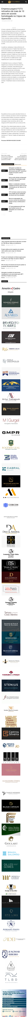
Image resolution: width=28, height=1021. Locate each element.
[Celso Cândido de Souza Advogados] (11, 727)
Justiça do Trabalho (12, 6)
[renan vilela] (11, 523)
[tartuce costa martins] (11, 619)
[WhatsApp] (12, 24)
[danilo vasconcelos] (11, 367)
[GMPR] (11, 439)
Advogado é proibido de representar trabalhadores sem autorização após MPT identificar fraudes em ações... (12, 274)
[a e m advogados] (11, 499)
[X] (5, 24)
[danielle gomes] (11, 571)
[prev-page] (2, 214)
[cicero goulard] (11, 847)
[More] (24, 24)
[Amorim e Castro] (11, 295)
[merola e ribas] (11, 883)
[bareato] (11, 415)
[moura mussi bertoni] (11, 463)
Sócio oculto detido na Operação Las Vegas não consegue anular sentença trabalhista (17, 179)
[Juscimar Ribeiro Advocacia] (11, 959)
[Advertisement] (14, 99)
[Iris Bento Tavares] (11, 343)
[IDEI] (14, 947)
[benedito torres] (11, 331)
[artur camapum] (11, 403)
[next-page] (4, 214)
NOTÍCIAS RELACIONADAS (7, 164)
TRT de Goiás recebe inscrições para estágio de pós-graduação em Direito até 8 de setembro (17, 193)
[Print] (18, 24)
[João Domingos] (11, 583)
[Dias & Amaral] (11, 535)
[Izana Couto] (11, 607)
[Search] (26, 2)
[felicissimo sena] (11, 703)
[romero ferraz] (11, 307)
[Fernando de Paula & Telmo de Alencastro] (11, 631)
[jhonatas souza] (11, 667)
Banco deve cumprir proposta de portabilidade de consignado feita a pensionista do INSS (7, 157)
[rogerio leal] (11, 451)
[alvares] (11, 319)
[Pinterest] (9, 24)
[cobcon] (11, 511)
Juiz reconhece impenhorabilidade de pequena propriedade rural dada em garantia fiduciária (20, 157)
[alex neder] (11, 835)
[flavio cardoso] (11, 823)
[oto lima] (11, 919)
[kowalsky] (11, 971)
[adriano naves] (11, 931)
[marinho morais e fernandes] (11, 715)
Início (2, 6)
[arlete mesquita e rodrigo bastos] (11, 595)
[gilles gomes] (11, 871)
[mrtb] (11, 763)
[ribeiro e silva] (11, 355)
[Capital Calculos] (11, 907)
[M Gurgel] (11, 427)
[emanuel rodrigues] (11, 379)
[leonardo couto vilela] (11, 559)
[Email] (15, 24)
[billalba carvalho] (11, 811)
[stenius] (11, 691)
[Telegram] (21, 24)
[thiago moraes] (11, 799)
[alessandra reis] (11, 787)
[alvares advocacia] (11, 739)
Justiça (6, 6)
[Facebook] (2, 24)
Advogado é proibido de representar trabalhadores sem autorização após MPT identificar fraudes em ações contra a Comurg (17, 171)
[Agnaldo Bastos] (11, 487)
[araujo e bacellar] (11, 895)
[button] (2, 2)
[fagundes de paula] (11, 643)
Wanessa (3, 244)
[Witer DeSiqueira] (11, 391)
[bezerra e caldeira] (11, 655)
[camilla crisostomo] (11, 775)
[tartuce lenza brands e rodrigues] (11, 983)
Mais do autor (18, 164)
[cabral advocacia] (11, 475)
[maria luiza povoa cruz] (11, 547)
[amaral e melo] (11, 751)
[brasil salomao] (11, 859)
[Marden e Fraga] (11, 679)
